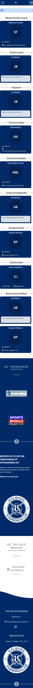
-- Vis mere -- (16, 574)
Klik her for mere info (9, 476)
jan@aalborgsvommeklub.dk (14, 77)
